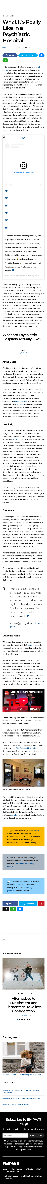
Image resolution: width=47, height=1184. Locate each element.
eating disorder (20, 401)
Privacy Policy (12, 1171)
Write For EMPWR (33, 1169)
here (37, 830)
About (5, 1169)
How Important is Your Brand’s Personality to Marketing (21, 1098)
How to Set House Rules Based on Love (16, 1104)
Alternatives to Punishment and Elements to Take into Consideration (23, 1004)
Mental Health (8, 16)
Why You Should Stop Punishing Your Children (22, 1074)
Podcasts (28, 994)
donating (15, 815)
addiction (17, 439)
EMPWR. (12, 1164)
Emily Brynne (20, 276)
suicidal (20, 404)
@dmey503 (23, 353)
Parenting (19, 994)
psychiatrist (33, 645)
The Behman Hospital (25, 748)
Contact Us (17, 1169)
